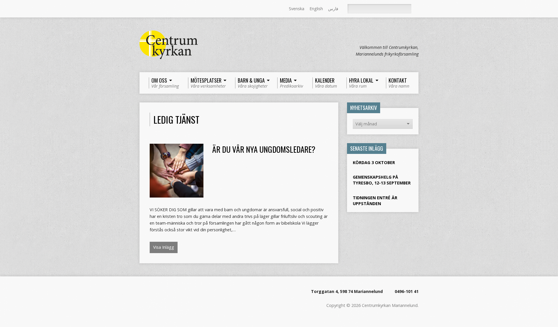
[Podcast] (158, 9)
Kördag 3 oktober (374, 162)
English (316, 8)
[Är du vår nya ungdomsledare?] (176, 194)
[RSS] (142, 9)
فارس (333, 8)
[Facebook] (150, 9)
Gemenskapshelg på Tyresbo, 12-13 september (382, 180)
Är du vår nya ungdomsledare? (263, 149)
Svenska (296, 8)
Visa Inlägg (163, 247)
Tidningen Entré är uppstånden (375, 200)
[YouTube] (166, 9)
